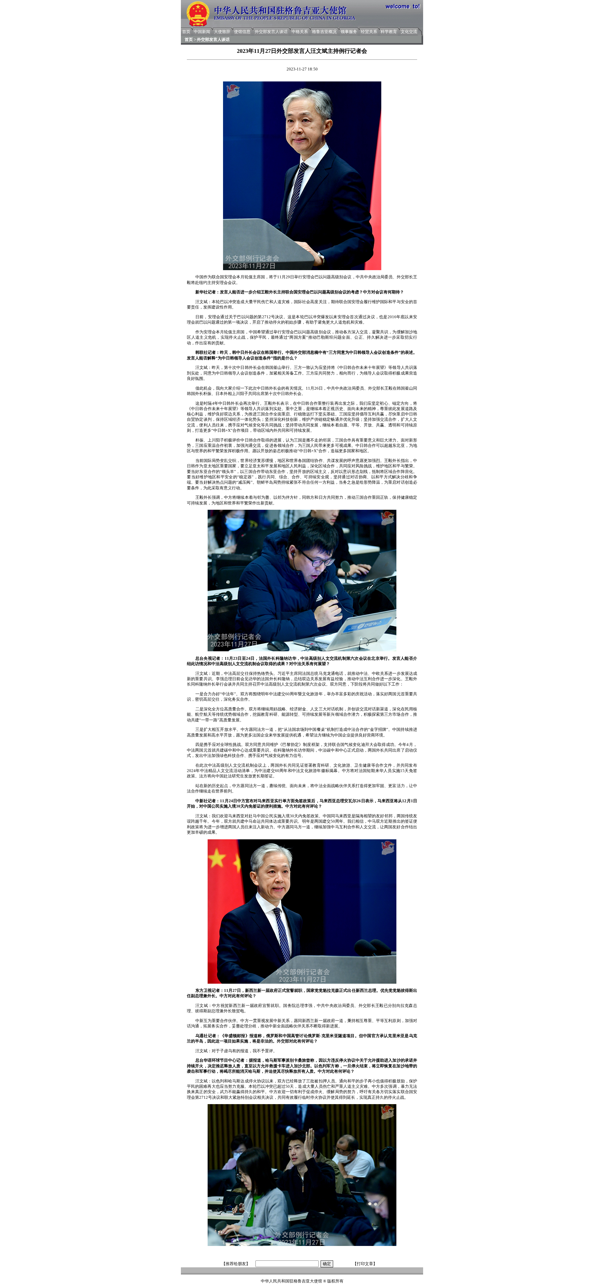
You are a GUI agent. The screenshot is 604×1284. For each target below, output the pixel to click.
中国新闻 (202, 31)
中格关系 (300, 31)
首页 (186, 31)
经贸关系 (369, 31)
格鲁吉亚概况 (324, 31)
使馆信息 (242, 31)
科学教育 (389, 31)
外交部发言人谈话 (271, 31)
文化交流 (409, 31)
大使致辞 (222, 31)
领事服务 (349, 31)
